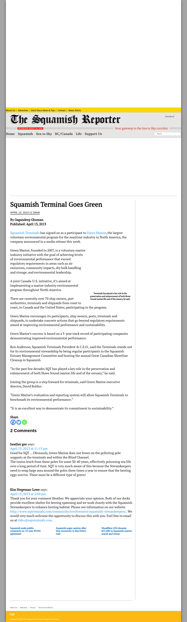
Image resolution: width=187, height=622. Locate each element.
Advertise (23, 607)
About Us (13, 607)
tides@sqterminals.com (35, 520)
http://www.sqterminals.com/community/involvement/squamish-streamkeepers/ (68, 511)
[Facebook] (13, 422)
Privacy (32, 607)
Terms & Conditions (45, 607)
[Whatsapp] (24, 422)
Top (12, 615)
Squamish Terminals (25, 233)
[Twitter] (18, 422)
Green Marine (96, 233)
